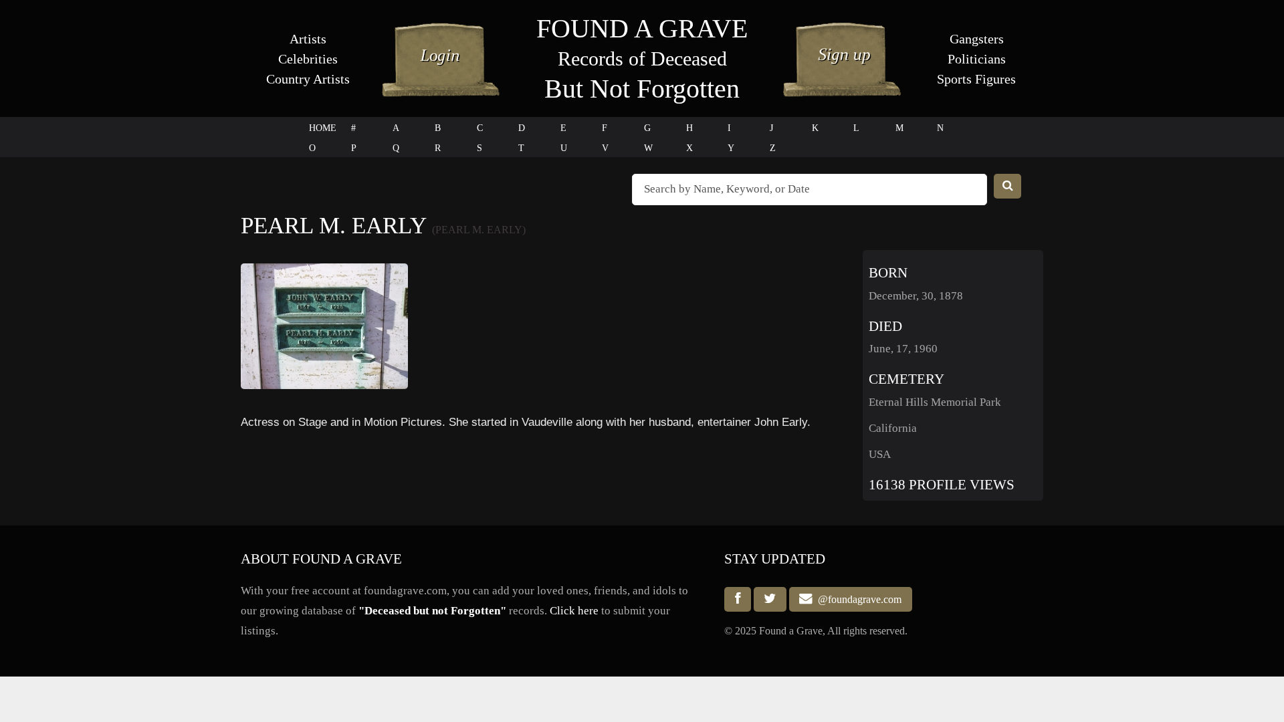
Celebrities (308, 58)
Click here (574, 610)
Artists (308, 38)
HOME (322, 128)
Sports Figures (976, 79)
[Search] (1008, 186)
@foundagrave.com (857, 599)
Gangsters (977, 38)
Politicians (977, 58)
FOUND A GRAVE (642, 28)
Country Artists (308, 79)
